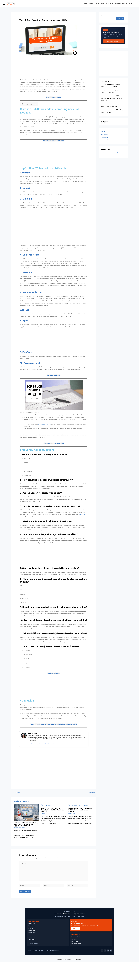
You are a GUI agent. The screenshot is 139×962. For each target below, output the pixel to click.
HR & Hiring (109, 3)
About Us (29, 950)
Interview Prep (100, 3)
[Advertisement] (53, 67)
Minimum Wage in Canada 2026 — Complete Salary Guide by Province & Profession (111, 98)
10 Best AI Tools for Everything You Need (112, 152)
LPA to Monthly (48, 925)
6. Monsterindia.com (31, 292)
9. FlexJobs (26, 352)
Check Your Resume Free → (113, 41)
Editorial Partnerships (54, 950)
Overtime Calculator (48, 934)
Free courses (91, 939)
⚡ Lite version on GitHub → (33, 943)
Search (103, 16)
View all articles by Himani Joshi (37, 744)
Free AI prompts (91, 941)
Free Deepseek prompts (91, 943)
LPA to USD (48, 928)
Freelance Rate (48, 937)
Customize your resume (44, 424)
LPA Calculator (48, 923)
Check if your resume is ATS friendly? (53, 140)
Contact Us (47, 950)
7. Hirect (24, 310)
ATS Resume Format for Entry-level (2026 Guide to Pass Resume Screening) (80, 810)
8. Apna (24, 320)
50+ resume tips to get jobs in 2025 (54, 443)
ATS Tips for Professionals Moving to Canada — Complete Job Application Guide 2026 (26, 824)
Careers (91, 3)
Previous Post (15, 792)
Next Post (92, 792)
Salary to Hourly (48, 932)
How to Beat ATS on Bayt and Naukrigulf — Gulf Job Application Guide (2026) (53, 810)
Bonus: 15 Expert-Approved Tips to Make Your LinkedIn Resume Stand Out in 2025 (53, 724)
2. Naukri (25, 188)
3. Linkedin (26, 198)
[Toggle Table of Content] (34, 104)
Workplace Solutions (121, 3)
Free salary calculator (91, 936)
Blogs (130, 3)
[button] (135, 4)
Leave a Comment (24, 23)
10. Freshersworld (30, 363)
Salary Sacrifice (48, 939)
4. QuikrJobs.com (29, 254)
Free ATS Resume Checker (53, 97)
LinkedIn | (49, 744)
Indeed (26, 172)
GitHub (54, 744)
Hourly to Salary (48, 930)
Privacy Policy (35, 950)
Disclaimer (41, 950)
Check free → (75, 928)
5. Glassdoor (27, 272)
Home (85, 3)
